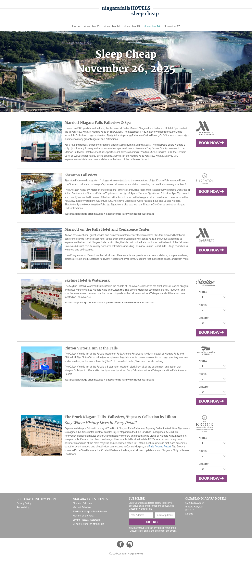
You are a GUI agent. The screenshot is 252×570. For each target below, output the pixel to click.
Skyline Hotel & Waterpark (86, 519)
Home (76, 26)
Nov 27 (172, 26)
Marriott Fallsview (82, 507)
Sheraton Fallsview (82, 503)
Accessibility (23, 507)
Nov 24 (112, 26)
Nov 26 (152, 26)
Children (204, 318)
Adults (203, 305)
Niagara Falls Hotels (90, 499)
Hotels (126, 8)
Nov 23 (91, 26)
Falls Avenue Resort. (160, 446)
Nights (203, 292)
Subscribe (152, 522)
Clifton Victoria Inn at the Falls (88, 523)
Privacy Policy (24, 503)
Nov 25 (132, 26)
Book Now (209, 143)
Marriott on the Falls (83, 515)
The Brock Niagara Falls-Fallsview (90, 511)
